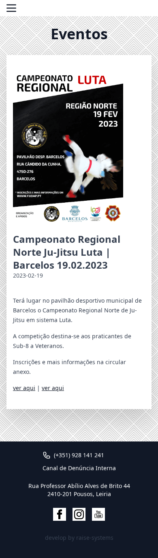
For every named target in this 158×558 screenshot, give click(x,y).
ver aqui (24, 388)
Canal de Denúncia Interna (79, 468)
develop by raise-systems (79, 537)
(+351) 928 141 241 (79, 455)
